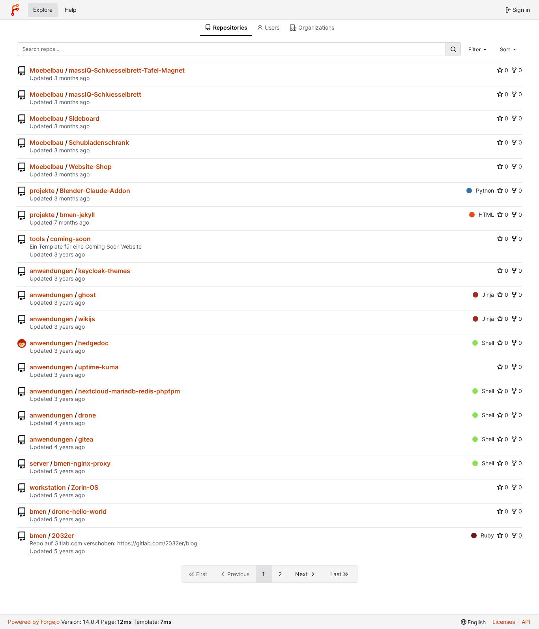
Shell (488, 342)
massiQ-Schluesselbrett (105, 94)
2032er (63, 535)
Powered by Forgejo (34, 621)
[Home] (15, 10)
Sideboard (84, 118)
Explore (42, 9)
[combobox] (478, 49)
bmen (38, 511)
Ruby (487, 535)
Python (485, 190)
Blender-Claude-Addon (95, 191)
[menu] (473, 622)
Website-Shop (90, 166)
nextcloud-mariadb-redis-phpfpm (129, 391)
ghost (87, 295)
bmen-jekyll (77, 215)
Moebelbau (47, 70)
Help (71, 9)
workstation (48, 487)
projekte (42, 191)
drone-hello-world (79, 511)
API (526, 621)
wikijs (86, 319)
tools (37, 239)
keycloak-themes (104, 271)
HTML (486, 214)
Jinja (488, 294)
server (39, 463)
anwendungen (51, 271)
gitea (85, 439)
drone (87, 415)
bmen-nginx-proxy (82, 463)
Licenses (503, 621)
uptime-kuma (98, 367)
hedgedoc (93, 343)
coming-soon (70, 239)
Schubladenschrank (99, 142)
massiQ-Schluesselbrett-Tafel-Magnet (127, 70)
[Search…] (452, 49)
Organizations (316, 27)
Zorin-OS (84, 487)
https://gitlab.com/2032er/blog (157, 543)
